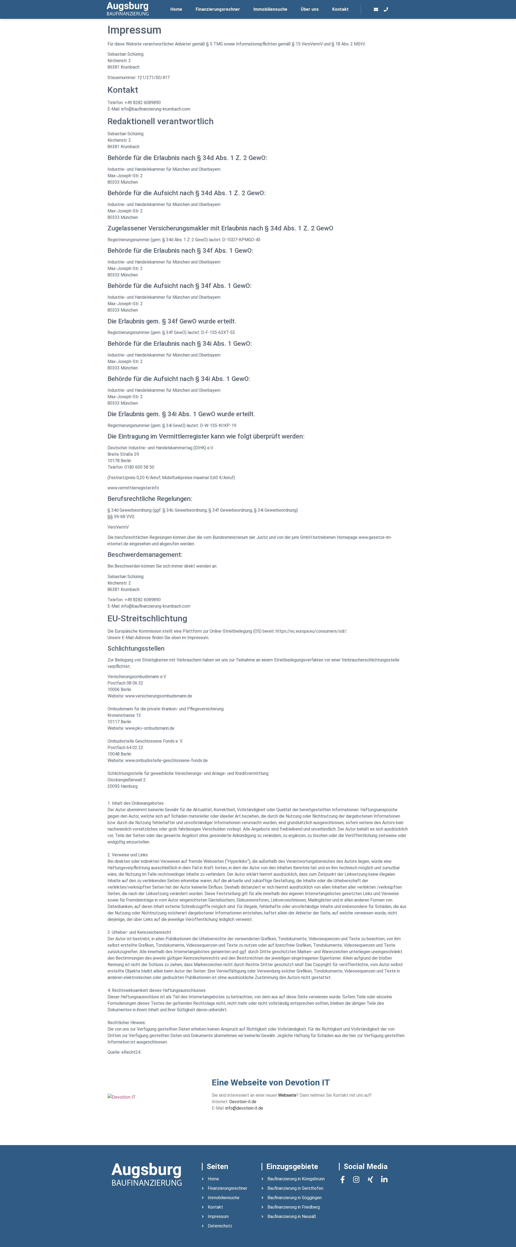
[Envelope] (376, 9)
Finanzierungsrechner (218, 9)
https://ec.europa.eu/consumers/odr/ (311, 631)
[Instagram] (356, 1179)
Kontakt (340, 9)
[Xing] (370, 1179)
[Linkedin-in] (384, 1179)
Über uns (310, 9)
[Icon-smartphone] (396, 9)
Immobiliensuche (270, 9)
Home (176, 9)
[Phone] (386, 9)
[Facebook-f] (342, 1179)
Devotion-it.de (242, 1101)
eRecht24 (130, 1052)
